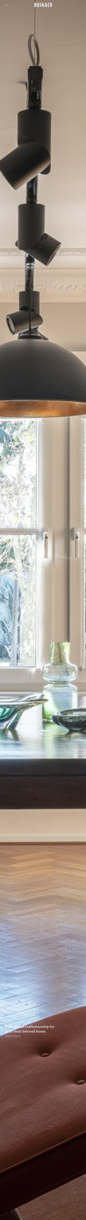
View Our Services (13, 1036)
